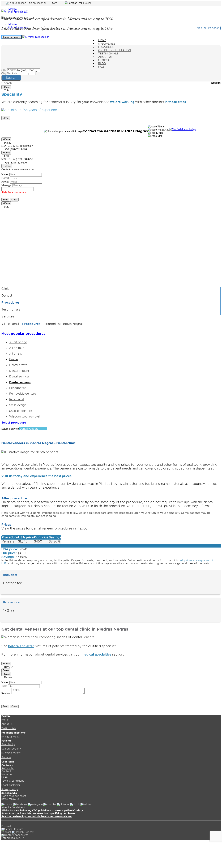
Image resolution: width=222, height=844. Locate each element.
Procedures (10, 302)
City (3, 70)
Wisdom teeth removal (24, 416)
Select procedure (13, 422)
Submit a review (10, 753)
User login (7, 762)
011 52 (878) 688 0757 (17, 159)
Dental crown (18, 365)
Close (5, 118)
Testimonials (10, 309)
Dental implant (19, 370)
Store (54, 3)
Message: (6, 185)
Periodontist (17, 388)
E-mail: (5, 177)
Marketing (7, 774)
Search (11, 77)
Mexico (12, 8)
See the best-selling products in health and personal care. (36, 816)
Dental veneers (20, 382)
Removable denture (22, 393)
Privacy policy (9, 789)
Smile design (18, 405)
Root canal (16, 399)
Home (4, 720)
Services (7, 316)
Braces (13, 359)
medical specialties (96, 654)
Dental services (19, 376)
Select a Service (10, 428)
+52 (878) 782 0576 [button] (15, 149)
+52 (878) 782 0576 (15, 162)
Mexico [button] (87, 3)
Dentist (6, 295)
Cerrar (6, 670)
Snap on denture (20, 411)
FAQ (101, 67)
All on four (16, 348)
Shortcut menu (10, 737)
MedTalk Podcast (208, 28)
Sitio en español (36, 3)
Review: (6, 693)
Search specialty (11, 749)
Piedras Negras (71, 324)
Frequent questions (13, 733)
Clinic (5, 288)
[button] (156, 126)
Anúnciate (7, 768)
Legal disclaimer (10, 785)
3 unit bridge (18, 342)
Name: (5, 174)
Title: (4, 685)
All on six (15, 353)
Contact (6, 771)
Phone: (5, 181)
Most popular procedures (23, 333)
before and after (21, 646)
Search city (8, 744)
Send (5, 199)
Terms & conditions (12, 781)
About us (6, 724)
